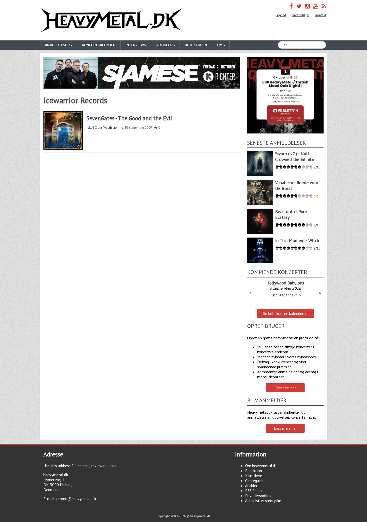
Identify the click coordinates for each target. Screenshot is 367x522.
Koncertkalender (98, 45)
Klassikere (253, 475)
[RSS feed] (324, 6)
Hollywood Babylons (285, 283)
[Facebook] (291, 6)
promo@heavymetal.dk (76, 498)
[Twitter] (299, 6)
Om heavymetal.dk (261, 465)
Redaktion (253, 470)
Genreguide (254, 480)
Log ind (281, 15)
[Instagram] (307, 6)
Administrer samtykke (263, 500)
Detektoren (196, 45)
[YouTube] (315, 6)
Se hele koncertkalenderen (285, 313)
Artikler (251, 485)
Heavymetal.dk (112, 20)
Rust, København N (285, 294)
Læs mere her (285, 428)
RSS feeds (253, 490)
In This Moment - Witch (297, 240)
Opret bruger (300, 15)
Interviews (136, 45)
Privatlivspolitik (258, 495)
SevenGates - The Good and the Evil (129, 118)
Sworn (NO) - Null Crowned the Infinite (294, 156)
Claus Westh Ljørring (109, 128)
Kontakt (320, 15)
